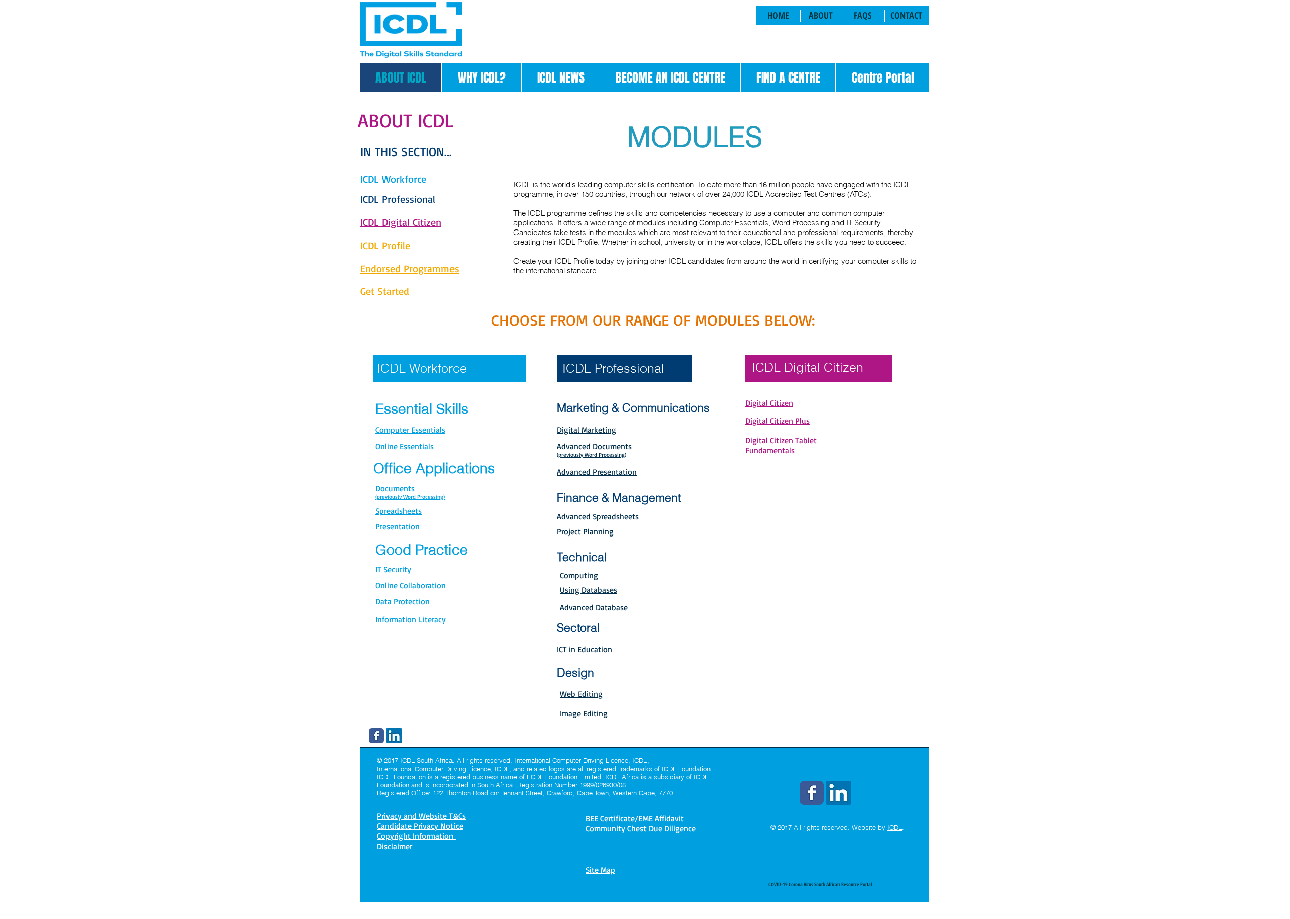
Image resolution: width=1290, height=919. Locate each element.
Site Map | (820, 905)
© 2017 (781, 827)
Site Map (600, 870)
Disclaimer (686, 905)
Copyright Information (752, 905)
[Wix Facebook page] (376, 735)
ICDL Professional (613, 368)
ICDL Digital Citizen (807, 367)
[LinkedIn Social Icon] (394, 735)
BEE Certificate (867, 905)
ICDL (894, 827)
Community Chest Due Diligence (641, 828)
